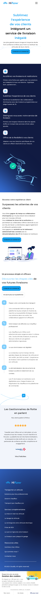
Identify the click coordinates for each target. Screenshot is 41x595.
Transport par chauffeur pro (14, 503)
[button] (36, 3)
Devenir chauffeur (11, 498)
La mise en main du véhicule (14, 514)
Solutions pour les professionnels (16, 494)
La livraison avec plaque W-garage (16, 536)
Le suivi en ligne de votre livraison (16, 532)
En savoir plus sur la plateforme (13, 294)
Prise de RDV (9, 527)
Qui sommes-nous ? (11, 551)
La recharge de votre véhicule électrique (18, 523)
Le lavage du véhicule (12, 518)
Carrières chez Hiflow (12, 547)
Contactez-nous (10, 556)
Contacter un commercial (20, 51)
